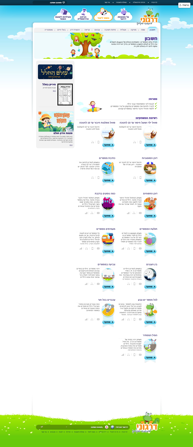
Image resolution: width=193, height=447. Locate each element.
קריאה (87, 30)
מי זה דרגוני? (114, 432)
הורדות (68, 432)
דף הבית (154, 2)
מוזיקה (133, 30)
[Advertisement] (117, 79)
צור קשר (107, 2)
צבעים (97, 30)
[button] (184, 5)
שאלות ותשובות (121, 2)
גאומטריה (49, 30)
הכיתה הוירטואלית (139, 2)
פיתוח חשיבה (110, 30)
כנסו (54, 91)
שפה (143, 30)
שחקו (150, 145)
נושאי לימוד (91, 432)
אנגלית (123, 30)
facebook (112, 427)
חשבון (152, 30)
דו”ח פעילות (102, 432)
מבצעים (52, 432)
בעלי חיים (61, 30)
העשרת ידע (75, 30)
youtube (106, 427)
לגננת (61, 432)
